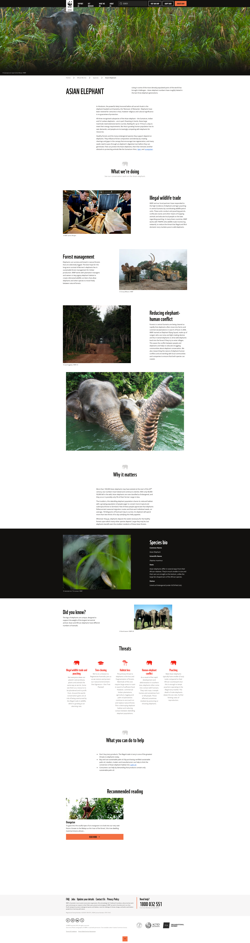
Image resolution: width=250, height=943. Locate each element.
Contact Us (100, 899)
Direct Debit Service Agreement (87, 931)
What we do (102, 4)
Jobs (73, 899)
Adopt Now (168, 3)
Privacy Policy (113, 899)
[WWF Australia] (69, 6)
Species (96, 78)
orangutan (149, 149)
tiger (139, 149)
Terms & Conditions (71, 931)
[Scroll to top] (125, 938)
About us (112, 4)
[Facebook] (68, 920)
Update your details (85, 899)
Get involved (91, 4)
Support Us (81, 4)
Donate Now (180, 3)
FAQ (67, 899)
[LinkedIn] (77, 920)
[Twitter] (82, 920)
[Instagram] (73, 920)
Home (68, 78)
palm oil (133, 765)
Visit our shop (155, 3)
